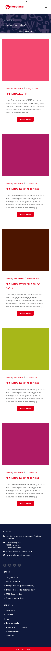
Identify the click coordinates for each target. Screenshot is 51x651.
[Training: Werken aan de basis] (25, 250)
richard (9, 88)
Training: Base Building (22, 383)
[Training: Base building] (25, 155)
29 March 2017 (32, 183)
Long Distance (12, 577)
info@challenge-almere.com (19, 551)
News (8, 619)
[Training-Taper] (25, 60)
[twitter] (14, 565)
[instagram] (9, 565)
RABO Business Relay (14, 594)
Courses (9, 615)
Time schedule (12, 623)
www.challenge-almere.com (18, 555)
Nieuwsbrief (19, 278)
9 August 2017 (32, 88)
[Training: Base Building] (25, 349)
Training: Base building (22, 189)
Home (21, 32)
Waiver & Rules (12, 631)
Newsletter (18, 88)
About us (10, 635)
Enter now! (10, 610)
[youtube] (19, 565)
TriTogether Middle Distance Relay (20, 590)
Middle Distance (13, 581)
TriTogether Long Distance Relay (20, 585)
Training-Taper (16, 94)
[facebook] (4, 565)
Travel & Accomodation (16, 627)
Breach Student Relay (15, 598)
